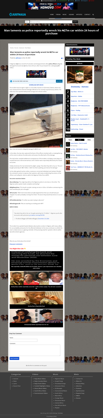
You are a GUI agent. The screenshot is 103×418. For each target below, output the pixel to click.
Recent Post (16, 386)
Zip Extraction (80, 391)
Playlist (57, 408)
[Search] (93, 14)
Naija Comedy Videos (40, 381)
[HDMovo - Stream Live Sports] (51, 9)
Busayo (19, 58)
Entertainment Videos (41, 393)
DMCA (78, 396)
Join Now (59, 81)
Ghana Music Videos (40, 388)
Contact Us (79, 379)
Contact (87, 14)
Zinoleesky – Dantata (79, 87)
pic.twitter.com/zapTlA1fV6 (36, 215)
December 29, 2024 (43, 218)
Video (89, 140)
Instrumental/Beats (61, 391)
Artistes (79, 14)
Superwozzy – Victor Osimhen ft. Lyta (81, 124)
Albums (71, 14)
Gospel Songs (59, 381)
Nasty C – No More (75, 143)
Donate (78, 398)
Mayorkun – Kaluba (76, 96)
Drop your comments (16, 244)
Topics (70, 140)
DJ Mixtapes (58, 388)
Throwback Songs (60, 383)
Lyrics (15, 383)
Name (11, 337)
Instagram (85, 0)
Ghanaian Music (60, 386)
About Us (79, 381)
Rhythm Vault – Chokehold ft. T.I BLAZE (80, 119)
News (15, 381)
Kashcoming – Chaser (77, 129)
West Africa (58, 396)
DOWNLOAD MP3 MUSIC (36, 85)
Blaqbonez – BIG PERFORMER (79, 101)
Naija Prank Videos (40, 383)
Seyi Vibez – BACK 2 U (77, 91)
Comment (12, 343)
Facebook (71, 0)
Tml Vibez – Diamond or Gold (79, 115)
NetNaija (60, 413)
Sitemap (55, 413)
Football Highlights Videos (42, 386)
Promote (78, 388)
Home (52, 14)
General (15, 379)
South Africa (59, 393)
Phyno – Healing (75, 110)
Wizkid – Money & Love (77, 167)
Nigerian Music (59, 379)
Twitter (78, 0)
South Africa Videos (40, 391)
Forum (58, 14)
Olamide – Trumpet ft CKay (77, 155)
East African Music (60, 405)
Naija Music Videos (40, 379)
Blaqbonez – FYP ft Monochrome (80, 106)
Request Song (80, 393)
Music (65, 14)
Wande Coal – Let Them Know (78, 149)
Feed (38, 0)
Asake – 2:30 (74, 161)
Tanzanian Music (60, 400)
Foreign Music (59, 398)
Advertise (79, 386)
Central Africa (59, 403)
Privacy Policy (80, 383)
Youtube (92, 0)
